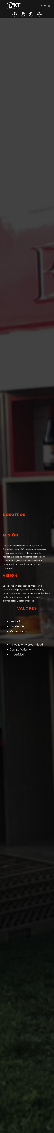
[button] (44, 5)
